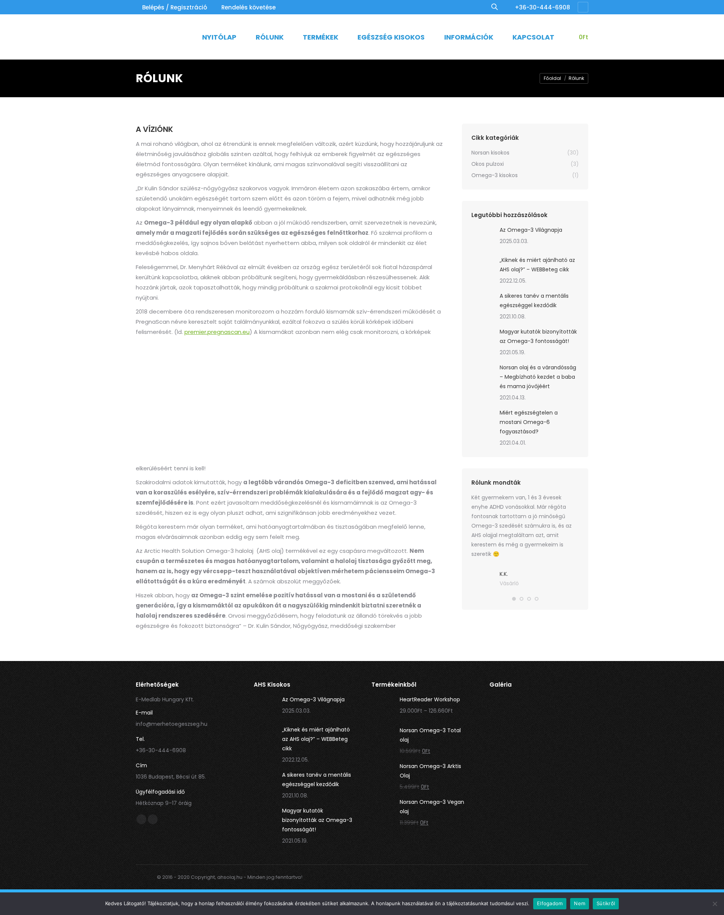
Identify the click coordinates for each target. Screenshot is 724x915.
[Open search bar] (494, 7)
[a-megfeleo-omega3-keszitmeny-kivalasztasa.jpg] (572, 812)
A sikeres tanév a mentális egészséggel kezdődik (534, 300)
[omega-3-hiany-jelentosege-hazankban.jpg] (506, 812)
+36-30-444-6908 (542, 7)
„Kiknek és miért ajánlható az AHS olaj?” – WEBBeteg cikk (537, 264)
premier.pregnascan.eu (217, 332)
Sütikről (606, 903)
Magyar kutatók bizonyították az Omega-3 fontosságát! (538, 336)
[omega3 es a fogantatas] (506, 713)
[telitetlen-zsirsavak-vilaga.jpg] (506, 779)
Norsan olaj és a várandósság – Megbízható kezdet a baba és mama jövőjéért (538, 377)
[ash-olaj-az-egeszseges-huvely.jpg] (538, 779)
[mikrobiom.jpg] (572, 779)
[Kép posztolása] (482, 236)
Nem (579, 903)
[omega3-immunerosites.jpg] (572, 713)
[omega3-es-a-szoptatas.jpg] (572, 746)
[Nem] (714, 903)
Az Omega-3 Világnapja (531, 230)
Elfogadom (550, 903)
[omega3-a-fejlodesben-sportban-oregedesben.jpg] (538, 812)
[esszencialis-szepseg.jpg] (506, 746)
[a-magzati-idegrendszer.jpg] (538, 746)
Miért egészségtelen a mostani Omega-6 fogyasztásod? (529, 422)
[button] (514, 599)
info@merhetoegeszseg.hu (171, 724)
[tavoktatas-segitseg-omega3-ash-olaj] (538, 713)
